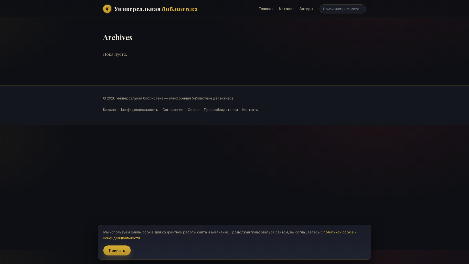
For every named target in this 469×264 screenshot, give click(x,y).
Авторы (306, 8)
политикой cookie (339, 232)
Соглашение (172, 110)
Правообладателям (221, 110)
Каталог (286, 8)
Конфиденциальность (139, 110)
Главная (266, 8)
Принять (117, 250)
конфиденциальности (121, 238)
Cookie (194, 110)
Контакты (250, 110)
